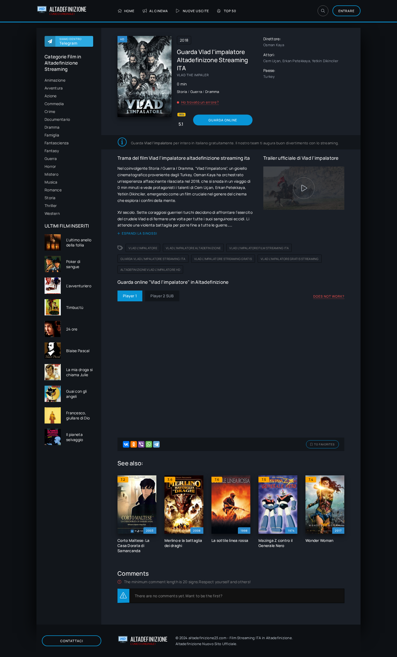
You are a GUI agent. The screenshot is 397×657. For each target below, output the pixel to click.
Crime (50, 111)
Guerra (51, 158)
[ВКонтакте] (126, 444)
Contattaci (71, 641)
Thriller (51, 205)
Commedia (54, 103)
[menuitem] (69, 80)
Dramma (52, 127)
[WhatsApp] (149, 444)
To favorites (324, 444)
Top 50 (230, 11)
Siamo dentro (70, 41)
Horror (50, 166)
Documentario (57, 119)
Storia (50, 197)
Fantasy (52, 150)
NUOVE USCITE (196, 11)
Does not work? (328, 296)
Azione (51, 95)
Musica (51, 182)
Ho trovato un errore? (200, 102)
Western (52, 213)
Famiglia (52, 135)
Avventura (54, 88)
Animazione (55, 80)
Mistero (51, 174)
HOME (129, 11)
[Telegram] (156, 444)
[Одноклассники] (133, 444)
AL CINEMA (158, 11)
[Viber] (141, 444)
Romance (53, 189)
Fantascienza (57, 142)
